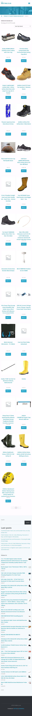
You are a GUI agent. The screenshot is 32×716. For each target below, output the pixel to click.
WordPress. (21, 708)
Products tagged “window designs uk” (14, 16)
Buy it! (8, 60)
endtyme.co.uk (6, 3)
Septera (15, 708)
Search (2, 519)
